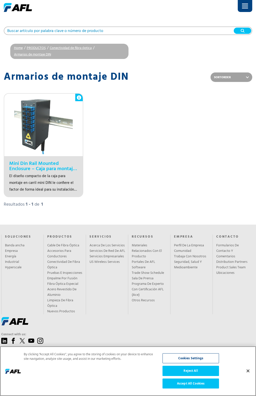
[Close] (248, 370)
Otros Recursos (143, 300)
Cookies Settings (191, 358)
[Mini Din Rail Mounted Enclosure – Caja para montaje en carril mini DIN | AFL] (43, 125)
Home (18, 48)
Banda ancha (14, 245)
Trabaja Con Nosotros (190, 256)
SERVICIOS (101, 237)
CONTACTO (227, 237)
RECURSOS (142, 237)
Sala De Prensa (143, 278)
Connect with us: (13, 335)
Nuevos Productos (61, 311)
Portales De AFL (143, 262)
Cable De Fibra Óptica (63, 245)
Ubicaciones (225, 273)
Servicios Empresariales (107, 256)
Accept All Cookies (190, 383)
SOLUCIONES (18, 237)
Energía (10, 256)
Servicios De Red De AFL (107, 251)
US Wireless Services (105, 262)
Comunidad (182, 251)
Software (139, 267)
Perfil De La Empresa (189, 245)
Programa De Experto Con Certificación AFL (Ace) (148, 289)
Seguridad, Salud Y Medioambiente (188, 264)
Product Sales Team (231, 267)
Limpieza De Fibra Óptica (60, 303)
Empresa (11, 251)
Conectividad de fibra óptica (71, 48)
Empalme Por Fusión (62, 278)
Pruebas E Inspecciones (64, 273)
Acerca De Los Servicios (107, 245)
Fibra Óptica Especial (62, 284)
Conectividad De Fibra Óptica (63, 264)
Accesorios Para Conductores (59, 253)
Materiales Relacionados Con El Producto (147, 251)
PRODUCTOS (36, 48)
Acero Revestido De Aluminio (61, 292)
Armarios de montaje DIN (32, 54)
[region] (128, 371)
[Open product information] (79, 95)
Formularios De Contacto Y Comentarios (227, 251)
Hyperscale (13, 267)
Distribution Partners (232, 262)
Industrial (12, 262)
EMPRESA (183, 237)
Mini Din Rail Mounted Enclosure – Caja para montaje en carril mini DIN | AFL (42, 166)
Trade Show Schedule (148, 273)
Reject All (191, 371)
